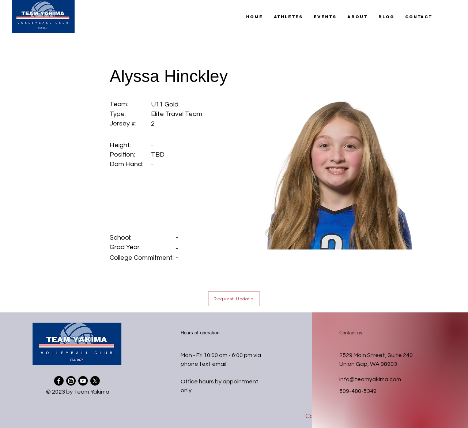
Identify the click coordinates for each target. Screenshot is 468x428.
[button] (288, 17)
